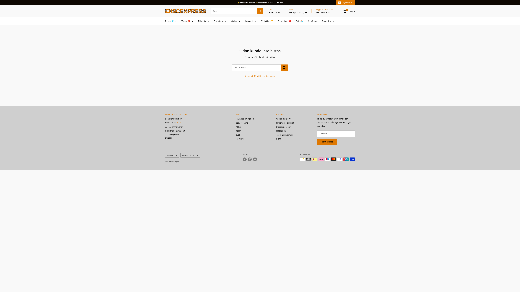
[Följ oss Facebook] (245, 159)
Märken (233, 21)
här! (179, 122)
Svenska (170, 155)
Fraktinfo (240, 138)
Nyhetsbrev (347, 2)
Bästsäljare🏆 (267, 21)
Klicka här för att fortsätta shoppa (260, 76)
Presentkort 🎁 (284, 21)
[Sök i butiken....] (284, 67)
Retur (238, 131)
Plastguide (281, 131)
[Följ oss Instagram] (250, 159)
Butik (238, 135)
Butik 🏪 (299, 21)
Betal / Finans (242, 123)
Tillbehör (202, 21)
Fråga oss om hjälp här (246, 118)
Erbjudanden (220, 21)
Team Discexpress (284, 135)
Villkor (238, 127)
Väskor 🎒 (185, 21)
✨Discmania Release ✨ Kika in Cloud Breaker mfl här (260, 2)
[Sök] (260, 11)
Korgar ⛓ (249, 21)
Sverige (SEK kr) (188, 155)
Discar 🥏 (169, 21)
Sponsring (326, 21)
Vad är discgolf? (283, 118)
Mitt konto (321, 12)
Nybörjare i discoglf (285, 123)
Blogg (278, 138)
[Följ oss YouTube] (255, 159)
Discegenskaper (283, 127)
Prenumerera (327, 141)
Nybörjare (312, 21)
